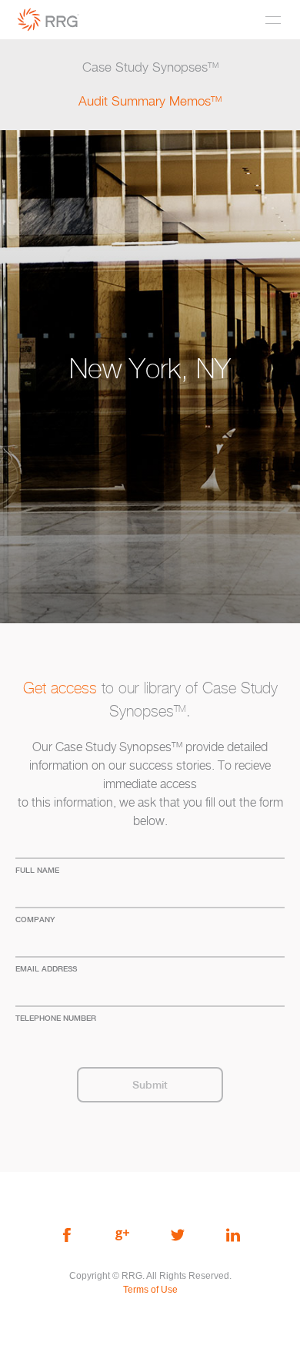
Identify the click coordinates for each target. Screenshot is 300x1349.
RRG (48, 20)
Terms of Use (150, 1289)
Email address (46, 968)
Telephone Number (55, 1017)
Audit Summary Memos (150, 102)
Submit (150, 1085)
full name (37, 869)
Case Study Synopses (150, 68)
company (35, 919)
